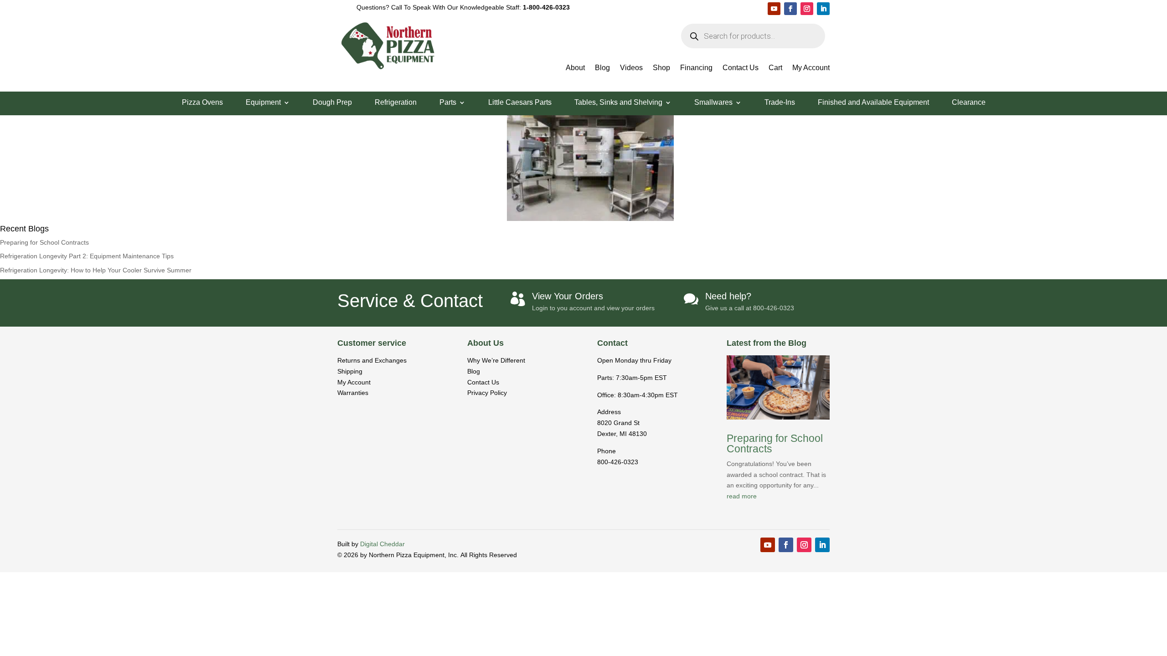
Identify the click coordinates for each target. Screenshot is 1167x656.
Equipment (263, 102)
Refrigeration (396, 102)
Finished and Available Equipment (873, 102)
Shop (661, 68)
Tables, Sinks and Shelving (618, 102)
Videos (631, 68)
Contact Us (741, 68)
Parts (447, 102)
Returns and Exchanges (372, 360)
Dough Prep (332, 102)
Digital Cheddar (382, 544)
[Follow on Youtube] (774, 8)
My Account (811, 68)
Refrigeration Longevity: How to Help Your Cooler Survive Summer (95, 270)
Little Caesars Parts (520, 102)
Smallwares (713, 102)
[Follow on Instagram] (806, 8)
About (575, 68)
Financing (696, 68)
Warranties (352, 392)
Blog (602, 68)
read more (742, 496)
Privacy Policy (487, 392)
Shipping (349, 371)
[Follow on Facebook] (790, 8)
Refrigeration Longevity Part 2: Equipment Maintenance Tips (87, 256)
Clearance (969, 102)
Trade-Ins (779, 102)
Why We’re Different (496, 360)
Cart (775, 68)
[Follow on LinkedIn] (823, 8)
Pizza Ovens (202, 102)
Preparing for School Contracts (44, 242)
